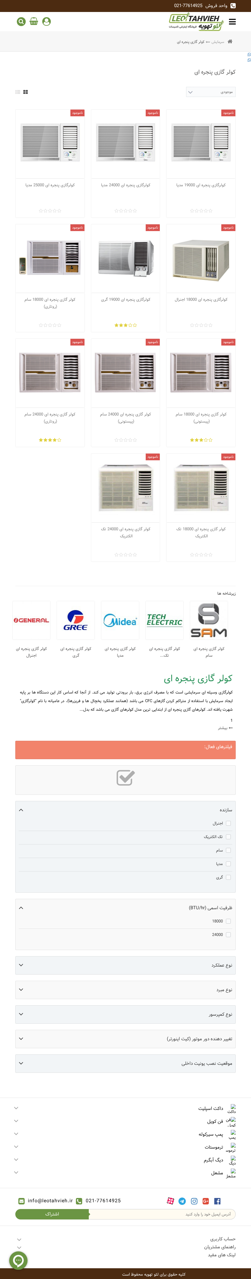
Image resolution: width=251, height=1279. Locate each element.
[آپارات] (170, 1201)
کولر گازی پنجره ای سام (208, 652)
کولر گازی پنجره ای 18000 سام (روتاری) (50, 303)
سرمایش (218, 42)
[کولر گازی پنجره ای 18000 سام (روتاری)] (50, 259)
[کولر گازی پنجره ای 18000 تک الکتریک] (201, 488)
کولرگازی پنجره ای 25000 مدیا (50, 185)
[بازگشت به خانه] (230, 42)
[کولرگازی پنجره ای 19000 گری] (126, 259)
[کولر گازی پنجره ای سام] (209, 620)
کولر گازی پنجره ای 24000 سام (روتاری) (50, 418)
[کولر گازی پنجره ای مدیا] (120, 620)
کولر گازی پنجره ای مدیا (120, 652)
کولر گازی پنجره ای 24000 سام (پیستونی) (125, 418)
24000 (217, 934)
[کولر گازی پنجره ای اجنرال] (31, 620)
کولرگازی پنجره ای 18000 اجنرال (201, 299)
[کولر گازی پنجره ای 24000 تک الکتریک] (126, 488)
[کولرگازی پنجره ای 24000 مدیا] (126, 144)
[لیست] (17, 92)
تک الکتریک (213, 836)
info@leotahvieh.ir (50, 1201)
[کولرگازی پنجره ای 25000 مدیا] (50, 144)
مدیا (219, 863)
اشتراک (52, 1214)
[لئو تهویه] (196, 21)
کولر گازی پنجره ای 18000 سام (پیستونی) (201, 418)
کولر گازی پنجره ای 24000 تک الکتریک (126, 532)
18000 (217, 921)
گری (219, 877)
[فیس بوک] (217, 1201)
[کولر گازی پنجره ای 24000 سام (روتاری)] (50, 373)
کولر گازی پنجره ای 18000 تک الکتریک (201, 532)
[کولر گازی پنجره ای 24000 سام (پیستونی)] (126, 373)
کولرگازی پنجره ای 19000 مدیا (201, 185)
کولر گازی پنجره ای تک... (164, 652)
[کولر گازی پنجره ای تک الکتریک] (164, 620)
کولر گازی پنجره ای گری (75, 652)
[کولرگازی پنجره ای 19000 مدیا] (201, 144)
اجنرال (218, 823)
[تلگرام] (182, 1201)
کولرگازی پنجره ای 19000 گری (126, 299)
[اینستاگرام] (194, 1201)
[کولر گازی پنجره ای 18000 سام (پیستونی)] (201, 373)
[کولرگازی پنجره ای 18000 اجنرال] (201, 259)
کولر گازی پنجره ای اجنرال (31, 652)
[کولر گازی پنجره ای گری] (76, 620)
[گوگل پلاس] (206, 1201)
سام (219, 850)
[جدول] (25, 92)
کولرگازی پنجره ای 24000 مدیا (126, 185)
